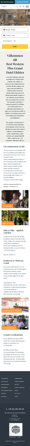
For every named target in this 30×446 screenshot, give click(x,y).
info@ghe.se (16, 420)
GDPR (16, 396)
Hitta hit (18, 393)
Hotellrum (4, 381)
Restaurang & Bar (6, 390)
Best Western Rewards (7, 2)
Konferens (4, 387)
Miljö (16, 390)
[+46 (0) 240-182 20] (17, 6)
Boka (15, 46)
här (22, 180)
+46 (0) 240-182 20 (16, 409)
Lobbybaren (18, 378)
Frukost (3, 393)
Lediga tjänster (20, 387)
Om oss (17, 384)
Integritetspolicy (12, 437)
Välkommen (4, 378)
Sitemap (19, 437)
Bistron (3, 396)
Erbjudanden (5, 384)
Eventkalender (19, 381)
